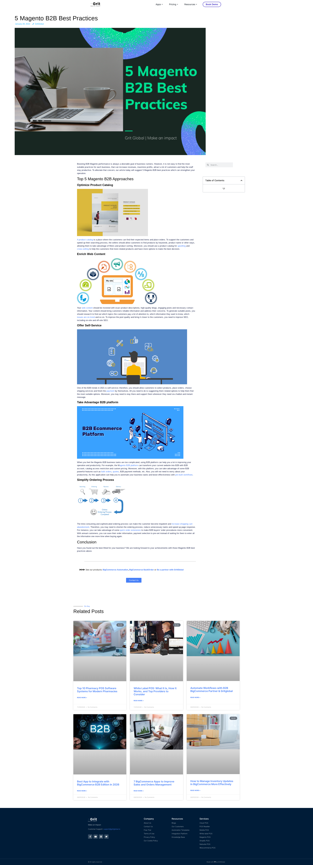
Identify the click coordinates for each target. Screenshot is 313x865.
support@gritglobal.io (111, 829)
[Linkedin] (101, 836)
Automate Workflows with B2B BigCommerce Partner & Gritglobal (211, 689)
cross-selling (83, 249)
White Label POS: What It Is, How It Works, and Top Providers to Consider (155, 691)
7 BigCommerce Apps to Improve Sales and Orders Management (154, 783)
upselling (182, 246)
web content (87, 308)
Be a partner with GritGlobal (170, 569)
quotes (116, 471)
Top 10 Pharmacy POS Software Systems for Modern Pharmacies (97, 690)
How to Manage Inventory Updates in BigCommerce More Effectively (211, 783)
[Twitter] (106, 836)
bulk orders (106, 471)
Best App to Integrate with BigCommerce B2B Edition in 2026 (98, 783)
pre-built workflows (184, 475)
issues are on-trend (86, 317)
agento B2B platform (128, 465)
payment (110, 391)
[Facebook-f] (90, 836)
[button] (241, 180)
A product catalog (85, 240)
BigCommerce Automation (115, 569)
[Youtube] (95, 836)
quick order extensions (130, 530)
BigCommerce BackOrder (141, 569)
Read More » (82, 697)
